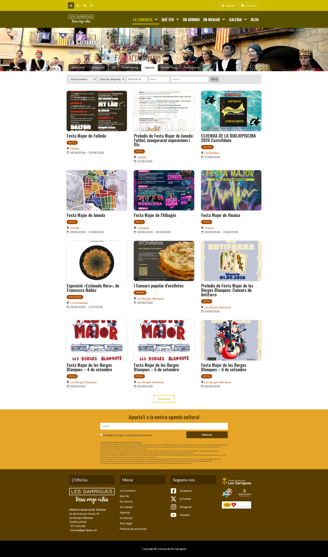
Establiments (130, 67)
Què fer (168, 19)
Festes (72, 143)
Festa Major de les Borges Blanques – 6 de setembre (223, 367)
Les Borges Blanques (150, 298)
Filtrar (214, 79)
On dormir (191, 19)
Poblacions (98, 67)
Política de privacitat (133, 529)
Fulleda (74, 148)
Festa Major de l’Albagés (155, 215)
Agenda (149, 67)
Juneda (141, 157)
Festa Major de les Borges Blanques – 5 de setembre (156, 367)
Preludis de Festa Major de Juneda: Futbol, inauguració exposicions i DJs (164, 139)
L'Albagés (143, 228)
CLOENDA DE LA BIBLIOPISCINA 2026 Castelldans (228, 137)
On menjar (211, 19)
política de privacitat (140, 434)
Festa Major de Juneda (86, 215)
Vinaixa (209, 228)
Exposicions (75, 297)
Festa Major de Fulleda (86, 135)
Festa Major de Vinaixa (220, 215)
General (140, 292)
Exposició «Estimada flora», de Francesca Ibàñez (93, 287)
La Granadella (79, 303)
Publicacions (191, 67)
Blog (255, 19)
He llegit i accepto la (127, 434)
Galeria (235, 19)
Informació (78, 67)
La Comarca (143, 19)
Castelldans (211, 153)
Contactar (126, 518)
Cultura (207, 147)
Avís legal (126, 523)
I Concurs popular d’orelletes (159, 285)
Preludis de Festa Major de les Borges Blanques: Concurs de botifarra (227, 289)
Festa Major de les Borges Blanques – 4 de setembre (89, 367)
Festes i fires (169, 67)
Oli (113, 67)
